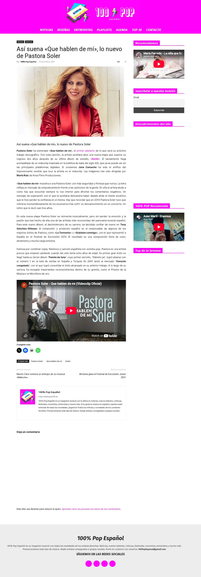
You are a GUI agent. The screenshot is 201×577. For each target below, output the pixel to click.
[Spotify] (52, 416)
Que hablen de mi (54, 361)
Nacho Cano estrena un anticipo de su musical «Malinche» (41, 376)
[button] (180, 30)
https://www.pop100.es (48, 396)
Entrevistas (83, 30)
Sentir (68, 361)
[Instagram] (46, 416)
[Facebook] (41, 416)
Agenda (122, 30)
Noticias (46, 30)
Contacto (153, 30)
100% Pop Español (28, 61)
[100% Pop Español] (100, 13)
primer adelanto (86, 150)
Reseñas (63, 30)
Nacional (29, 42)
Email (136, 97)
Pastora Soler (37, 361)
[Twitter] (63, 416)
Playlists (104, 30)
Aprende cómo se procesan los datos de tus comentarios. (91, 509)
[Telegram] (58, 416)
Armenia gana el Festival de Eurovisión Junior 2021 (102, 376)
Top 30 (137, 30)
